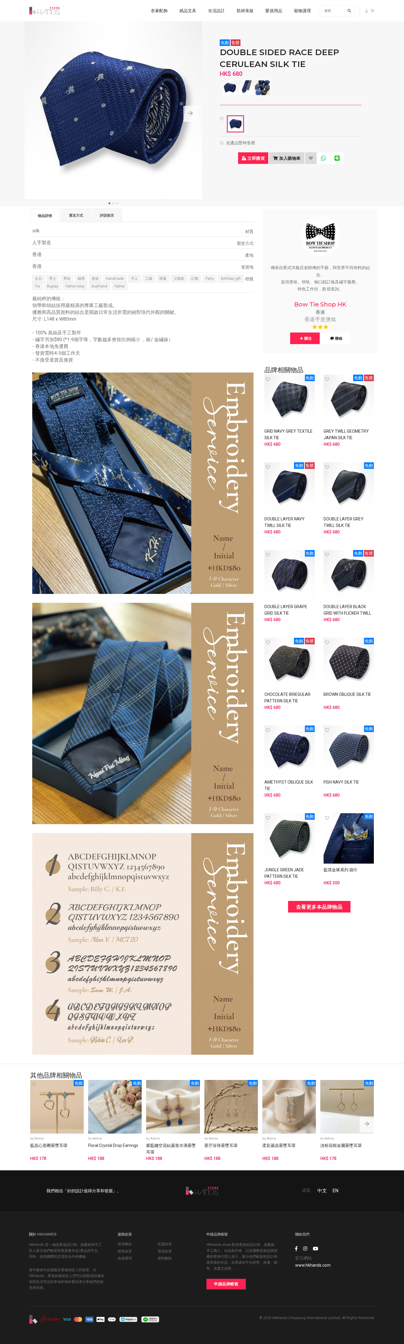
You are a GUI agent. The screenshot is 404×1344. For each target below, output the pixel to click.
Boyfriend (99, 286)
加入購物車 (289, 158)
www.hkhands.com (313, 1265)
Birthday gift (231, 279)
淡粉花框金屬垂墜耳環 (341, 1145)
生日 (38, 279)
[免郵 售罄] (349, 399)
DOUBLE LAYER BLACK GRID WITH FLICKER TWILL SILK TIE (347, 613)
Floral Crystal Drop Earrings (113, 1145)
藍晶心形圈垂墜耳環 (48, 1145)
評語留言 (107, 215)
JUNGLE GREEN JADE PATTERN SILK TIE (284, 873)
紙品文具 (188, 10)
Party (210, 279)
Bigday (52, 286)
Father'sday (75, 286)
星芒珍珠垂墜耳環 (220, 1145)
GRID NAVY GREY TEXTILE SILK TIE (288, 434)
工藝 (148, 279)
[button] (190, 114)
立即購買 (255, 158)
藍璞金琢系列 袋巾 (341, 869)
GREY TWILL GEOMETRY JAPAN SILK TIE (346, 434)
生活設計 (216, 10)
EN (335, 1190)
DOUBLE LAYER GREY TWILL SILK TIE (343, 522)
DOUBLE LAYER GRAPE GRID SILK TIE (285, 610)
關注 (307, 338)
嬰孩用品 (273, 10)
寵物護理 (302, 10)
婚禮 (81, 279)
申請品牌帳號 (226, 1284)
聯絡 (338, 338)
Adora (39, 1138)
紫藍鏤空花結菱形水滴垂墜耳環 (171, 1148)
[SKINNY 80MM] (235, 123)
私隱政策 (165, 1244)
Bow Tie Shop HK (320, 304)
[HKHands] (44, 11)
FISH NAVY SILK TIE (341, 782)
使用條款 (125, 1244)
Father (119, 286)
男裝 (66, 279)
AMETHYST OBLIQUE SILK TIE (288, 785)
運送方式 (76, 215)
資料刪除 (165, 1258)
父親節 (179, 279)
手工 (134, 279)
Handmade (115, 279)
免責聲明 (125, 1258)
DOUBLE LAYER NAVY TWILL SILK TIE (284, 522)
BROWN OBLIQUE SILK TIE (347, 694)
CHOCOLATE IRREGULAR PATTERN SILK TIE (287, 697)
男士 (52, 279)
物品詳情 (45, 215)
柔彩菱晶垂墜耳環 (278, 1145)
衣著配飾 (159, 10)
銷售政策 (125, 1251)
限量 (163, 279)
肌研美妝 (245, 10)
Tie (37, 286)
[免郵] (289, 399)
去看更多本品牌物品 (319, 907)
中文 (322, 1190)
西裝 (95, 279)
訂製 (194, 279)
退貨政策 (165, 1251)
